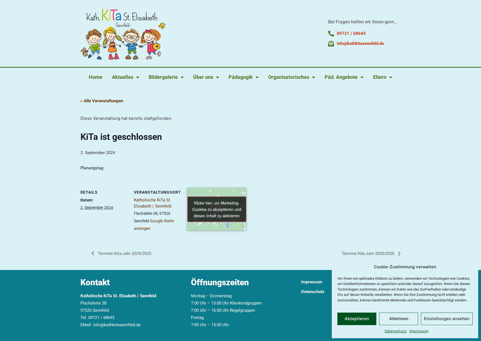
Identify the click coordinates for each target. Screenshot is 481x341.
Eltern (379, 77)
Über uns (203, 77)
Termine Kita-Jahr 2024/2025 (124, 253)
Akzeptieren (357, 318)
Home (95, 77)
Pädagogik (241, 77)
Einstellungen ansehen (447, 318)
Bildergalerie (163, 77)
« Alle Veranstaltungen (101, 100)
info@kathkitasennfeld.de (117, 324)
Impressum (418, 331)
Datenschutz (396, 331)
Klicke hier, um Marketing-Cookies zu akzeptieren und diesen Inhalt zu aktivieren (216, 209)
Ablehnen (398, 318)
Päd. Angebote (341, 77)
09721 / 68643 (101, 317)
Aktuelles (122, 77)
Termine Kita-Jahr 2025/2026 (368, 253)
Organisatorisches (288, 77)
